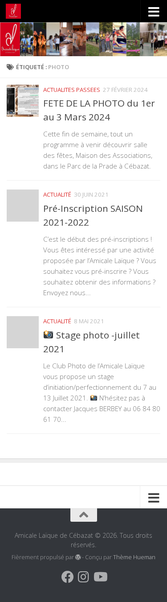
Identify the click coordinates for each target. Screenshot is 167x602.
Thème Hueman (134, 557)
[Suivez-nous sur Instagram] (83, 577)
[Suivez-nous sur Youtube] (100, 577)
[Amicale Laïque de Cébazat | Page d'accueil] (16, 11)
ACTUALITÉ (57, 194)
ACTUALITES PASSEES (71, 90)
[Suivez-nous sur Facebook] (67, 577)
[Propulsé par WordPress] (78, 557)
